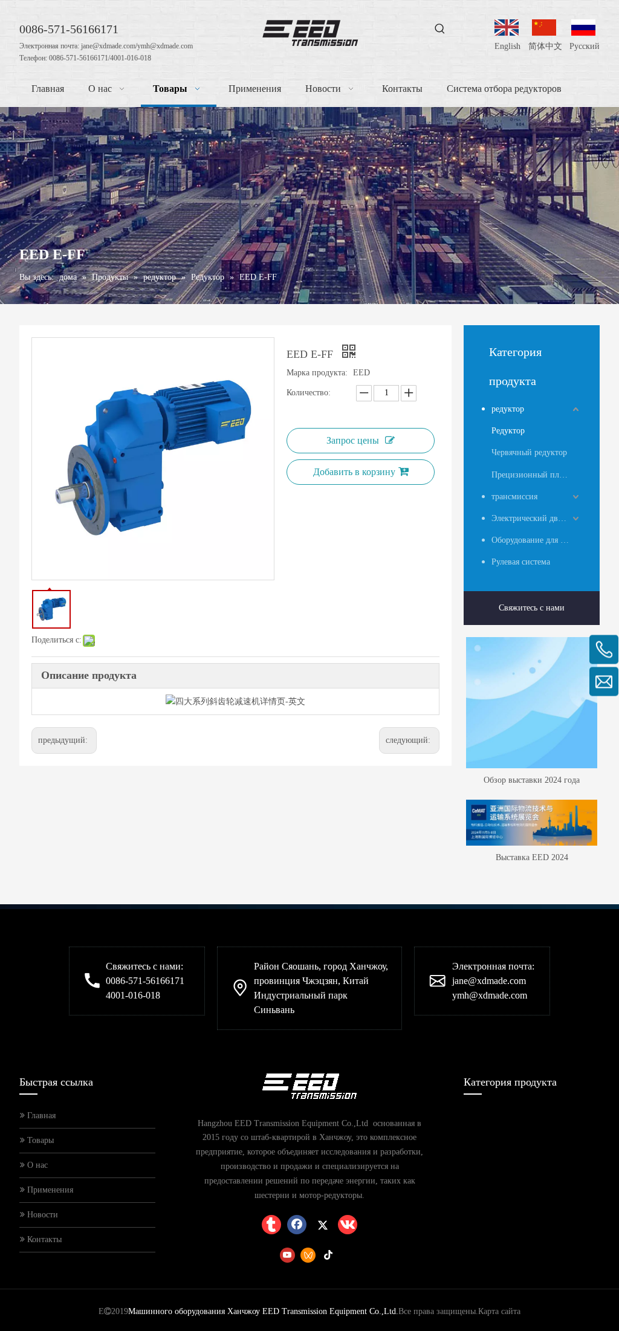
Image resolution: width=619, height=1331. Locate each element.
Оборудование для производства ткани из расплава (536, 540)
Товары (39, 1140)
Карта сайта (499, 1311)
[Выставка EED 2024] (531, 823)
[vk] (347, 1224)
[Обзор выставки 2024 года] (531, 702)
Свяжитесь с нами (532, 607)
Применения (49, 1189)
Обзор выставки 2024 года (532, 780)
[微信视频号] (308, 1254)
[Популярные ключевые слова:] (440, 29)
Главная (40, 1115)
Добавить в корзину (354, 472)
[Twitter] (322, 1224)
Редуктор (508, 430)
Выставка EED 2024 (532, 857)
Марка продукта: (317, 372)
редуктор (507, 408)
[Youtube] (287, 1254)
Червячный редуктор (529, 452)
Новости (41, 1214)
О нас (36, 1165)
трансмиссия (514, 496)
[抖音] (328, 1254)
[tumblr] (271, 1224)
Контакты (43, 1239)
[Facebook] (296, 1224)
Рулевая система (520, 561)
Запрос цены (352, 440)
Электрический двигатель (536, 518)
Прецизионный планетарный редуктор (536, 474)
